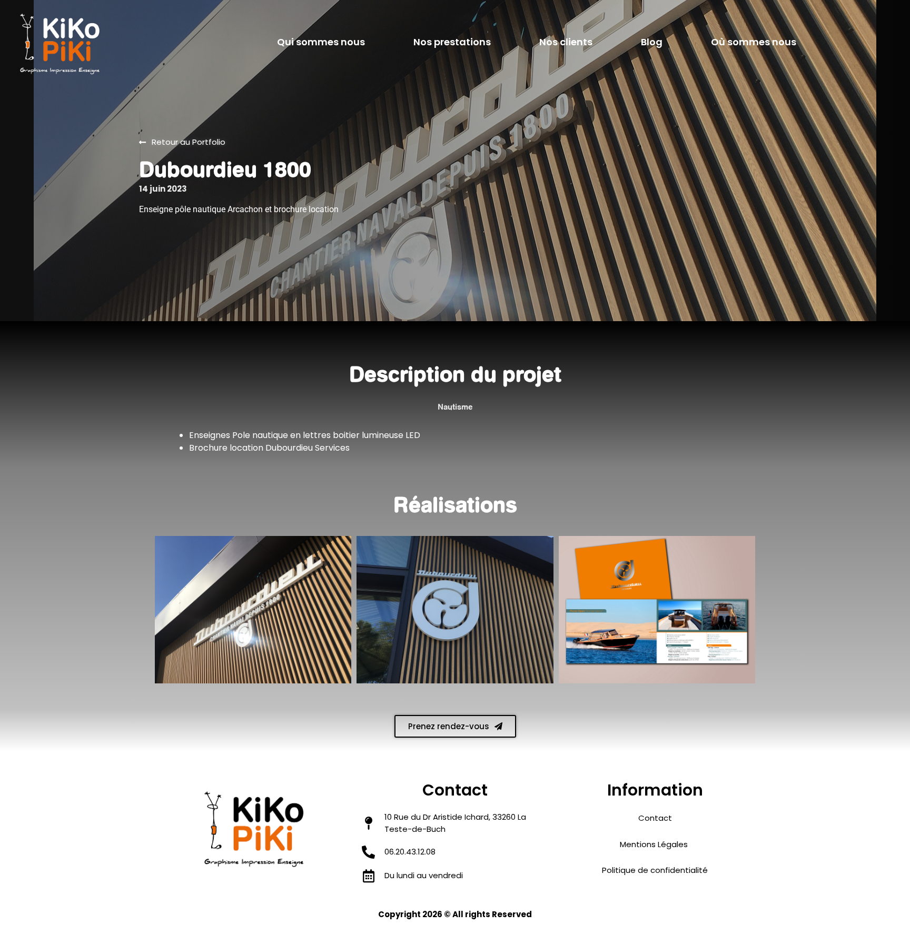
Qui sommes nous (321, 41)
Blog (651, 41)
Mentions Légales (655, 844)
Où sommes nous (753, 41)
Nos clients (565, 41)
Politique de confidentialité (655, 870)
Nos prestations (452, 41)
